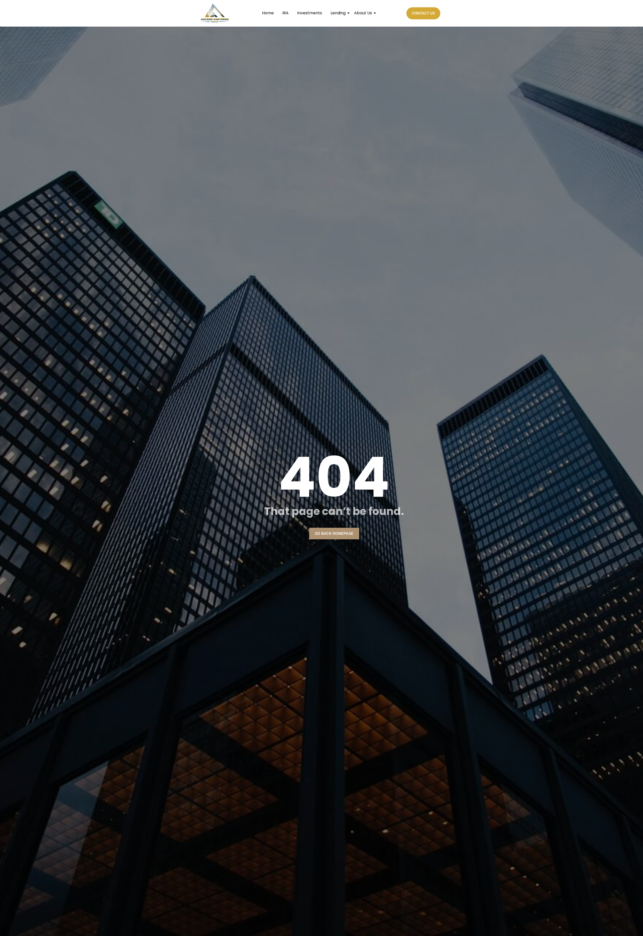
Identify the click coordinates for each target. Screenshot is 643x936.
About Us (363, 13)
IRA (285, 13)
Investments (309, 13)
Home (268, 13)
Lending (338, 13)
